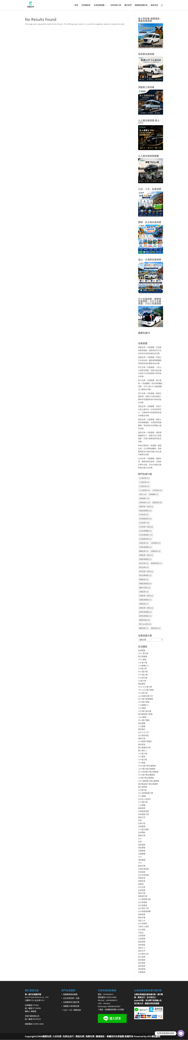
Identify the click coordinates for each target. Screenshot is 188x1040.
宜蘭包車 (155, 551)
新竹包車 (143, 567)
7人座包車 (144, 482)
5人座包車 (144, 478)
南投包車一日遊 (146, 507)
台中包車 (143, 515)
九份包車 (157, 490)
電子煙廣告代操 (144, 747)
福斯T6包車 (144, 588)
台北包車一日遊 (146, 527)
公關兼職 (141, 853)
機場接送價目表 (141, 5)
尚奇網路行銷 (143, 814)
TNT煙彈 (141, 756)
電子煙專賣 (142, 656)
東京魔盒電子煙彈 (145, 714)
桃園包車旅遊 (145, 584)
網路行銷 (141, 738)
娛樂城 (140, 884)
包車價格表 (85, 5)
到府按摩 (141, 650)
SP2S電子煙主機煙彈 (146, 775)
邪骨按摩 (141, 914)
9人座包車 (144, 486)
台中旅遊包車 (145, 519)
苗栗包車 (143, 604)
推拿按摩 (141, 808)
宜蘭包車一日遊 (146, 555)
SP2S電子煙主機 (144, 711)
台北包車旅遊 (145, 535)
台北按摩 (141, 929)
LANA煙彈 (142, 717)
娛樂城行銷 (142, 896)
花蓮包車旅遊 (145, 600)
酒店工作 (141, 920)
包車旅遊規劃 (99, 5)
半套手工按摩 (143, 926)
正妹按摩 (141, 935)
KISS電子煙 (142, 678)
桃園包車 (143, 579)
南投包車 (157, 502)
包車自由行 (144, 502)
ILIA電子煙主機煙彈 (146, 778)
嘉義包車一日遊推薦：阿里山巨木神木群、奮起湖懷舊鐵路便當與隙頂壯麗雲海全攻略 (149, 360)
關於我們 (128, 5)
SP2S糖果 (142, 796)
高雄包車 (155, 628)
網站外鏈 (141, 866)
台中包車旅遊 (143, 875)
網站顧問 (141, 683)
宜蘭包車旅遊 (145, 559)
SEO (140, 838)
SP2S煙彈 (142, 708)
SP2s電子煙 (142, 693)
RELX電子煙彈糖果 (145, 699)
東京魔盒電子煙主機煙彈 (148, 784)
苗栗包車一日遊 (146, 608)
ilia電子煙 (142, 681)
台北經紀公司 (143, 954)
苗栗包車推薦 (145, 612)
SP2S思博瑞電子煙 (145, 793)
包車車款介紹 (115, 5)
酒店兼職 (141, 723)
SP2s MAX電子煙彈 (146, 690)
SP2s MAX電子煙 (145, 687)
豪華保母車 (144, 620)
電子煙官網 (142, 787)
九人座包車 (144, 490)
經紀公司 (141, 817)
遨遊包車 (143, 628)
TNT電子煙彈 (143, 829)
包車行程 (141, 823)
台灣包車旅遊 (145, 547)
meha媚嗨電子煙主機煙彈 (148, 781)
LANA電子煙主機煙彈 (146, 769)
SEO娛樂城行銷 (144, 899)
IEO (149, 1036)
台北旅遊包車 (145, 539)
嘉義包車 (143, 551)
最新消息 (154, 5)
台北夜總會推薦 (144, 911)
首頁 (76, 5)
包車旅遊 (144, 498)
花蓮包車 (143, 592)
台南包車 (143, 543)
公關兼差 (141, 850)
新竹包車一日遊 (146, 571)
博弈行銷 (141, 893)
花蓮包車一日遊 (146, 596)
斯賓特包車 (156, 563)
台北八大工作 (143, 732)
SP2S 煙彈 (142, 659)
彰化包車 (143, 563)
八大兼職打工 (143, 665)
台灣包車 (155, 543)
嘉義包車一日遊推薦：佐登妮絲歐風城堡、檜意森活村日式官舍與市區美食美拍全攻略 (149, 350)
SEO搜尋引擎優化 (145, 741)
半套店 (140, 932)
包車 (142, 494)
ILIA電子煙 (142, 668)
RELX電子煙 (143, 671)
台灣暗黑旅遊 (143, 811)
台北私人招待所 (144, 799)
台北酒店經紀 (143, 735)
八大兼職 (141, 726)
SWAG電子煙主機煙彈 (147, 765)
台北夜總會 (142, 902)
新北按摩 (141, 957)
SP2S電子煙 (143, 674)
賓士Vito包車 (145, 624)
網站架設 (141, 744)
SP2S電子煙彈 (143, 702)
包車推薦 (153, 494)
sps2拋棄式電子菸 (145, 696)
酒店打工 (141, 948)
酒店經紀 (141, 729)
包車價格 (141, 832)
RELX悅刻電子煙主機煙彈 (148, 771)
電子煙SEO (142, 750)
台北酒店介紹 (143, 908)
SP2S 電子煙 (143, 653)
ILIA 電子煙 (142, 662)
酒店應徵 (141, 847)
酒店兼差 (141, 844)
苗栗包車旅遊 (145, 616)
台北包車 (144, 523)
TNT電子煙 (142, 753)
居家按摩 (141, 960)
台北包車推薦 (145, 531)
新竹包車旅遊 (145, 575)
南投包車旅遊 (145, 511)
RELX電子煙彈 (143, 720)
